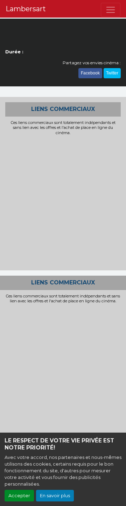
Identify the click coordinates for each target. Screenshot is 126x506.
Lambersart (26, 9)
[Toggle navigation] (110, 10)
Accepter (19, 495)
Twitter (112, 73)
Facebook (90, 73)
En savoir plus (55, 495)
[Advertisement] (63, 202)
